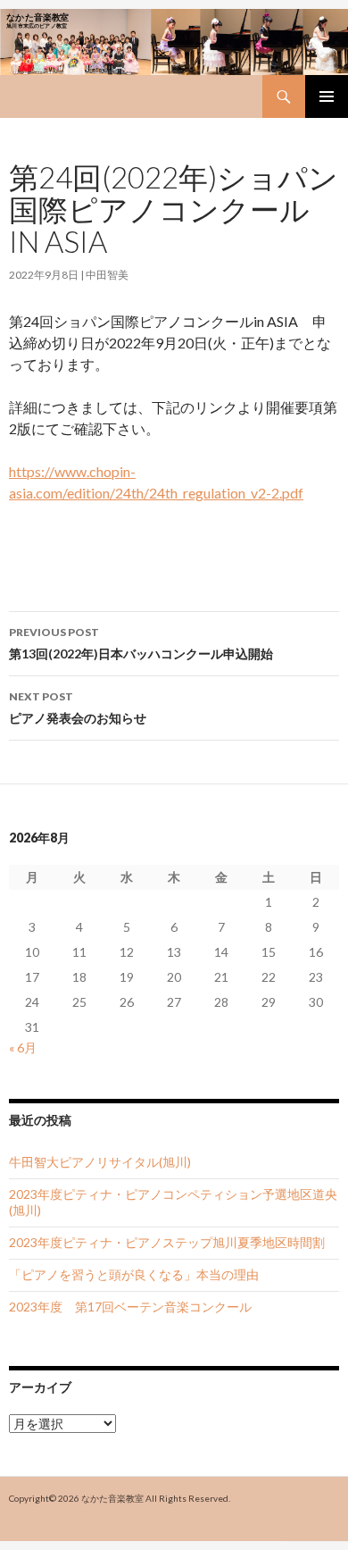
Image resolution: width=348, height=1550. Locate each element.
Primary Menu (326, 96)
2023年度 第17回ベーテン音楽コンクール (130, 1306)
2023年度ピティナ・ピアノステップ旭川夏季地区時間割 (167, 1242)
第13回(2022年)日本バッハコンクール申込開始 (141, 643)
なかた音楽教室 (112, 1498)
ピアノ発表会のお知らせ (77, 707)
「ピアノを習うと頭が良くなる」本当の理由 (134, 1274)
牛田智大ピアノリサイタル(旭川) (100, 1161)
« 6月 (23, 1047)
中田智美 (107, 274)
